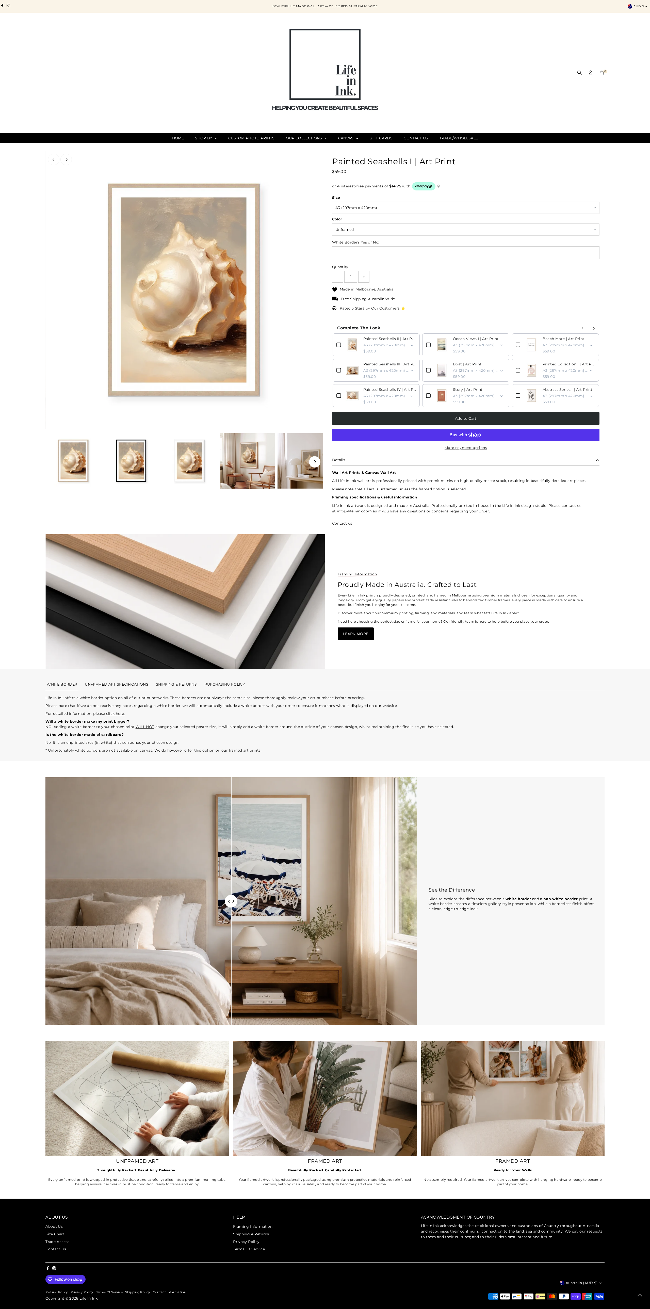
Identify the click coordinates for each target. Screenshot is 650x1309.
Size (336, 197)
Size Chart (54, 1234)
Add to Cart (466, 418)
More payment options (466, 447)
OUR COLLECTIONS (304, 138)
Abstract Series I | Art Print (567, 389)
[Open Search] (579, 73)
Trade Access (57, 1241)
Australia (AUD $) (582, 1283)
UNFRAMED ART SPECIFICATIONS (116, 684)
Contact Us (55, 1249)
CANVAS (346, 138)
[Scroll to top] (640, 1295)
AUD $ (638, 6)
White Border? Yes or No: (355, 242)
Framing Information (252, 1226)
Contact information (169, 1292)
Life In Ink (88, 1298)
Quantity (340, 267)
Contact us (342, 523)
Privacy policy (82, 1292)
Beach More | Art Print (563, 338)
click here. (115, 713)
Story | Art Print (468, 389)
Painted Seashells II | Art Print (389, 338)
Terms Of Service (249, 1249)
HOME (178, 138)
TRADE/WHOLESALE (459, 138)
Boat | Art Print (467, 364)
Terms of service (109, 1292)
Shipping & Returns (251, 1234)
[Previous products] (582, 328)
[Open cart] (602, 73)
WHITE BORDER (62, 684)
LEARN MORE (355, 634)
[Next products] (593, 328)
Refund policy (56, 1292)
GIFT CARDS (381, 138)
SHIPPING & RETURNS (176, 684)
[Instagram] (8, 6)
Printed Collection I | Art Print (569, 364)
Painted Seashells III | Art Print (389, 364)
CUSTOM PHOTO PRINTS (251, 138)
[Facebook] (2, 6)
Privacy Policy (246, 1241)
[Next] (66, 159)
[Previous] (53, 159)
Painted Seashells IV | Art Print (389, 389)
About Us (54, 1226)
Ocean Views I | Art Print (476, 338)
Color (337, 219)
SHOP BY (204, 138)
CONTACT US (416, 138)
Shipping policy (137, 1292)
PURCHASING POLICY (224, 684)
